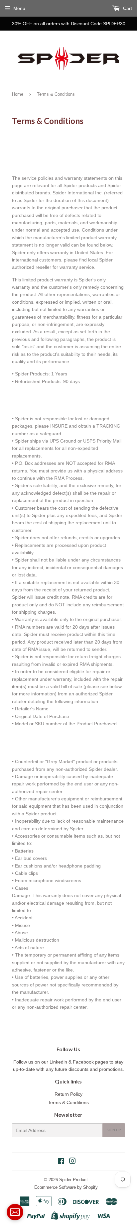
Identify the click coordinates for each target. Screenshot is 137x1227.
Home (17, 94)
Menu (19, 8)
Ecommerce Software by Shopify (66, 1187)
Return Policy (68, 1094)
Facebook (84, 1062)
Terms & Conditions (68, 1102)
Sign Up (114, 1130)
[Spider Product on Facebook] (61, 1162)
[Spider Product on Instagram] (72, 1162)
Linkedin (58, 1062)
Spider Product (73, 1179)
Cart (127, 8)
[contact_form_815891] (15, 1212)
